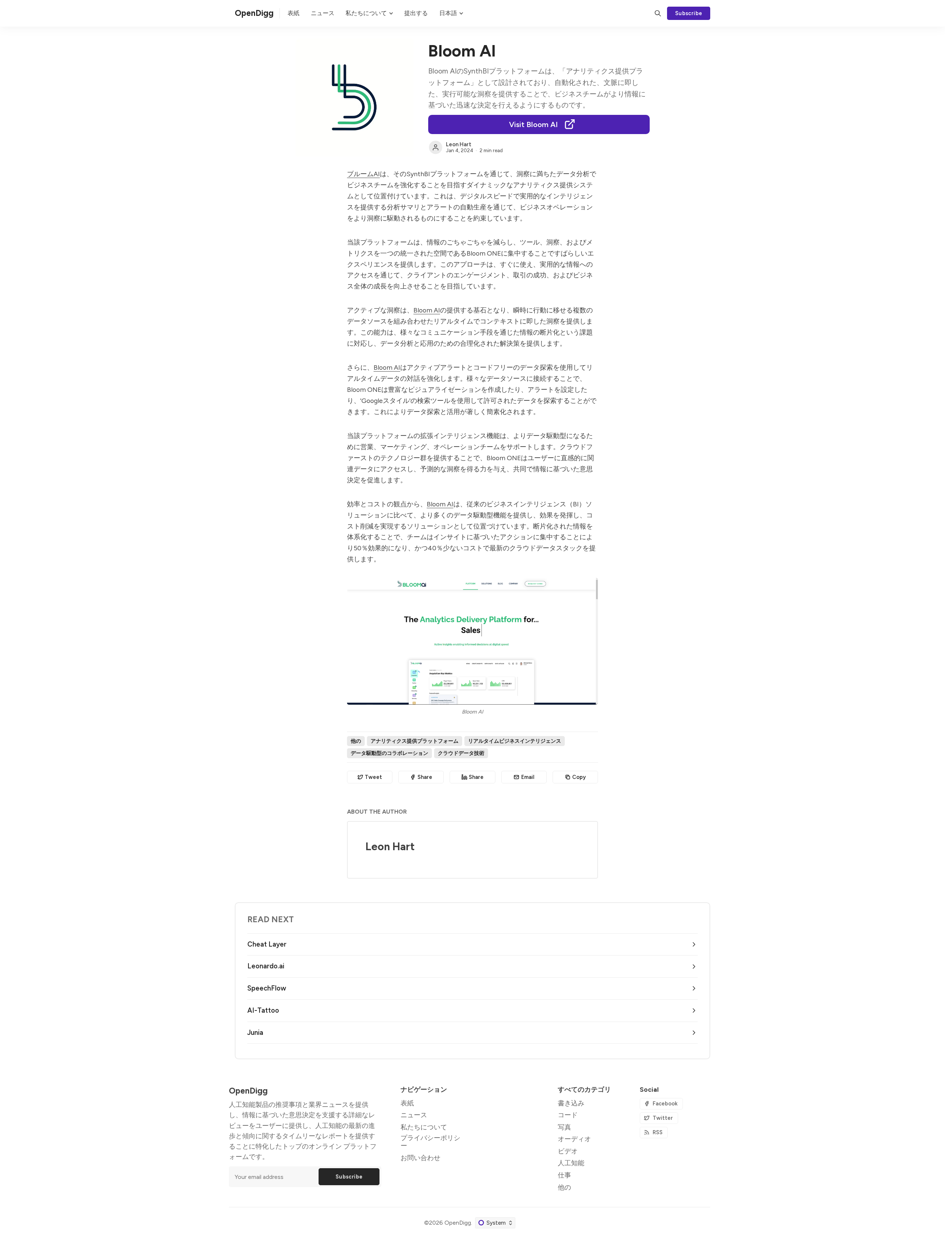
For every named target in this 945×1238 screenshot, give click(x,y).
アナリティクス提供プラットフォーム (414, 741)
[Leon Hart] (435, 147)
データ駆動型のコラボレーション (389, 753)
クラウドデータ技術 (461, 753)
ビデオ (568, 1151)
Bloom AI (426, 310)
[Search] (657, 13)
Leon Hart (458, 144)
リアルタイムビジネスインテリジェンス (514, 741)
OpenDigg (457, 1222)
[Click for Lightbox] (472, 641)
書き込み (571, 1103)
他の (356, 741)
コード (568, 1115)
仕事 (564, 1175)
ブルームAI (363, 174)
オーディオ (574, 1139)
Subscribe (688, 13)
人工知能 (571, 1163)
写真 (564, 1127)
